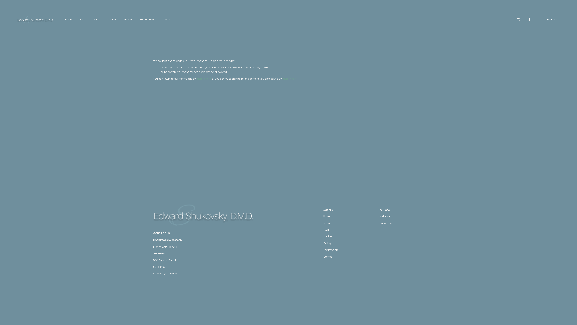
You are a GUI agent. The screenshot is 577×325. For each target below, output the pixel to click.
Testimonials (147, 19)
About (83, 19)
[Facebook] (529, 19)
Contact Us (551, 19)
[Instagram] (518, 19)
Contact (167, 19)
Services (112, 19)
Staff (97, 19)
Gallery (128, 19)
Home (68, 19)
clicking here (203, 78)
